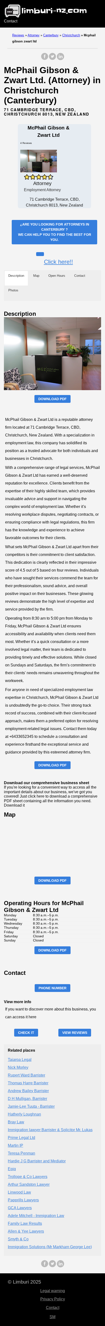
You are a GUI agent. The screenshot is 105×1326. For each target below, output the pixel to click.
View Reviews (74, 1033)
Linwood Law (19, 1192)
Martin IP (15, 1145)
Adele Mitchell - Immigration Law (36, 1216)
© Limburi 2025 (24, 1282)
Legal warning (52, 1291)
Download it (14, 805)
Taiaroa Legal (20, 1060)
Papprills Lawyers (23, 1200)
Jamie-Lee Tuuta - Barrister (31, 1106)
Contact (10, 21)
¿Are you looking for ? (54, 232)
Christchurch (71, 35)
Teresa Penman (21, 1153)
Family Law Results (25, 1223)
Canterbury (51, 35)
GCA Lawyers (20, 1208)
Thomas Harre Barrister (28, 1083)
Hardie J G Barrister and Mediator (37, 1161)
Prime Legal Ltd (21, 1138)
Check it (26, 1033)
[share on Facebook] (45, 59)
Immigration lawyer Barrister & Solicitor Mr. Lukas (50, 1130)
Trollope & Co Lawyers (27, 1177)
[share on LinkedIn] (60, 59)
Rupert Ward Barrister (26, 1075)
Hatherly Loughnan (24, 1114)
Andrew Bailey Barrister (28, 1091)
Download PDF (52, 399)
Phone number (52, 988)
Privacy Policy (52, 1299)
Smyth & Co (18, 1239)
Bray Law (16, 1122)
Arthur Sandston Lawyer (29, 1184)
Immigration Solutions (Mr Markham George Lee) (50, 1247)
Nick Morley (18, 1067)
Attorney (34, 35)
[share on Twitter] (52, 59)
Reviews (18, 35)
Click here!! (58, 261)
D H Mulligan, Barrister (27, 1099)
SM (52, 1317)
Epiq (12, 1169)
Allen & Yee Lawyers (26, 1231)
